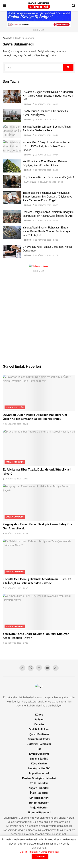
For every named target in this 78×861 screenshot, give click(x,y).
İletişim (39, 719)
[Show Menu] (4, 5)
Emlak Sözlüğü (15, 407)
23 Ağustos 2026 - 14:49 (46, 135)
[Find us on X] (31, 668)
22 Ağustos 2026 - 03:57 (46, 255)
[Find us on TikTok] (56, 668)
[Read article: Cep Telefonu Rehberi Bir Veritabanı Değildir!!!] (12, 181)
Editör (27, 104)
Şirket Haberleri (39, 797)
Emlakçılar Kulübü (39, 768)
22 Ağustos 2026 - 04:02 (46, 240)
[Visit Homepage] (39, 5)
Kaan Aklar (30, 182)
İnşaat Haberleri (39, 773)
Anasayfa (7, 38)
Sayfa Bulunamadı (24, 38)
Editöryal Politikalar (39, 743)
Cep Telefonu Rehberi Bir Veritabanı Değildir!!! (48, 177)
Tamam (40, 856)
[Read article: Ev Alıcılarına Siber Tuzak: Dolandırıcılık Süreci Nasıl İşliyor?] (12, 115)
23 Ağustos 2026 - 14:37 (46, 155)
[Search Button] (73, 5)
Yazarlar (39, 724)
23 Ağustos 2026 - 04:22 (51, 182)
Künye (39, 714)
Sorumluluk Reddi (39, 739)
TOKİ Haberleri (39, 783)
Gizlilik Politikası (39, 729)
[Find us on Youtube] (47, 668)
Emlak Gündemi (15, 462)
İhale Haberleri (39, 792)
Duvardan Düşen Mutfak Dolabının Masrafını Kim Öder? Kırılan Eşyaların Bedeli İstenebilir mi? (48, 95)
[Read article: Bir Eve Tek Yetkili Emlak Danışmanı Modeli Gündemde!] (12, 251)
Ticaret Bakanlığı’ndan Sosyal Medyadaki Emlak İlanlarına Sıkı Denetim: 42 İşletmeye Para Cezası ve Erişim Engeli (47, 196)
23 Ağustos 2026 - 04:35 (46, 170)
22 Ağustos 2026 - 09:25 (46, 205)
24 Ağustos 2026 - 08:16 (46, 104)
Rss (39, 748)
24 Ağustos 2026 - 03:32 (46, 119)
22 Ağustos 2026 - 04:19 (46, 220)
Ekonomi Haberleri (39, 812)
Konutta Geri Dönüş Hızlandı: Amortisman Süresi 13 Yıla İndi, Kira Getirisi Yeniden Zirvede (46, 146)
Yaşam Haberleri (39, 787)
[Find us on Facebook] (39, 668)
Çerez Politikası (39, 734)
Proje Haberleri (39, 807)
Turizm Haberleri (39, 802)
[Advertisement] (39, 318)
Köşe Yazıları (39, 763)
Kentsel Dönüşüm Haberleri (39, 778)
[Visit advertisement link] (39, 266)
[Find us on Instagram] (22, 668)
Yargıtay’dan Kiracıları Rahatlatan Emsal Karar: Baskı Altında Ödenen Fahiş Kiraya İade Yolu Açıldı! (46, 231)
